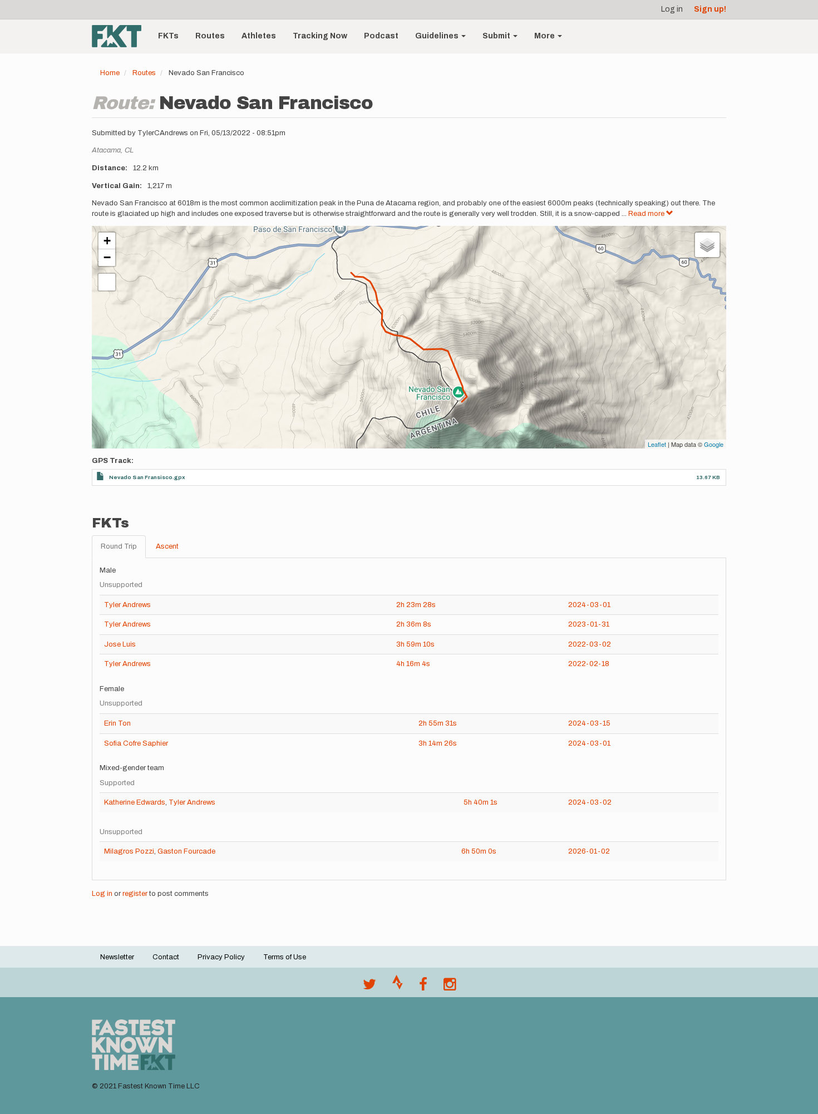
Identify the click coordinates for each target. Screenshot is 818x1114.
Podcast (381, 36)
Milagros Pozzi (129, 851)
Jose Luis (120, 644)
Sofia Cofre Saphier (136, 743)
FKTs (168, 36)
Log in (672, 9)
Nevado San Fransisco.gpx (147, 477)
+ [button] (107, 241)
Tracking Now (320, 36)
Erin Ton (117, 723)
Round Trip (119, 546)
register (134, 894)
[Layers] (707, 245)
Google (713, 444)
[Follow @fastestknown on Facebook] (423, 987)
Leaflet (657, 444)
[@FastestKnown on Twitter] (369, 987)
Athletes (259, 36)
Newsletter (117, 957)
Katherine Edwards (134, 802)
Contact (165, 957)
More (545, 36)
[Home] (121, 36)
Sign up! (710, 9)
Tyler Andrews (127, 605)
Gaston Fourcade (186, 851)
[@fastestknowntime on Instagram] (450, 987)
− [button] (107, 257)
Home (110, 73)
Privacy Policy (221, 957)
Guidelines (437, 36)
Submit (497, 36)
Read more (647, 214)
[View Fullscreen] (106, 282)
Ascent (167, 546)
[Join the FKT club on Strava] (397, 987)
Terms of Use (284, 957)
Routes (210, 36)
